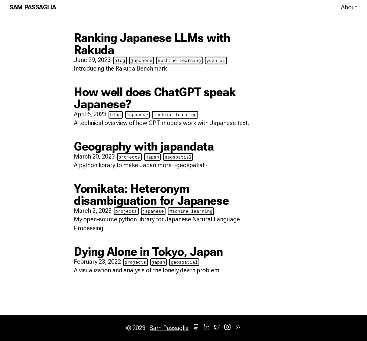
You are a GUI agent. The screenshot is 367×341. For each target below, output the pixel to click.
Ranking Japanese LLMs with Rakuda (152, 44)
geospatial (178, 157)
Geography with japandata (144, 146)
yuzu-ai (215, 60)
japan (152, 157)
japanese (141, 60)
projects (129, 157)
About (349, 7)
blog (119, 60)
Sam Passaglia (32, 7)
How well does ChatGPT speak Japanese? (155, 98)
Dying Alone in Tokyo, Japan (148, 251)
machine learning (179, 60)
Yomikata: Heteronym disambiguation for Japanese (151, 194)
